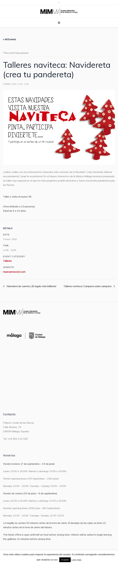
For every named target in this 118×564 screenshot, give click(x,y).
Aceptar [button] (65, 559)
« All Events (9, 39)
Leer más (76, 559)
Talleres (7, 260)
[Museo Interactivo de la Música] (59, 11)
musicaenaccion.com (14, 271)
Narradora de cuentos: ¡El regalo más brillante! (31, 286)
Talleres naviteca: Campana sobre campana (87, 286)
